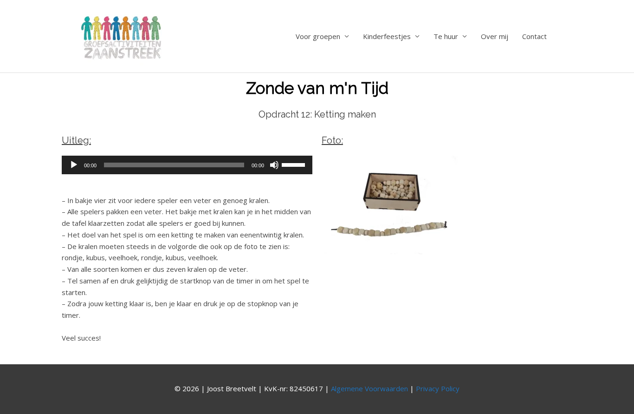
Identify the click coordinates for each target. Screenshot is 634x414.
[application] (187, 165)
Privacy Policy (437, 388)
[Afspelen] (73, 165)
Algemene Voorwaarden (369, 388)
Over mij (494, 36)
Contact (534, 36)
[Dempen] (274, 165)
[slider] (295, 164)
